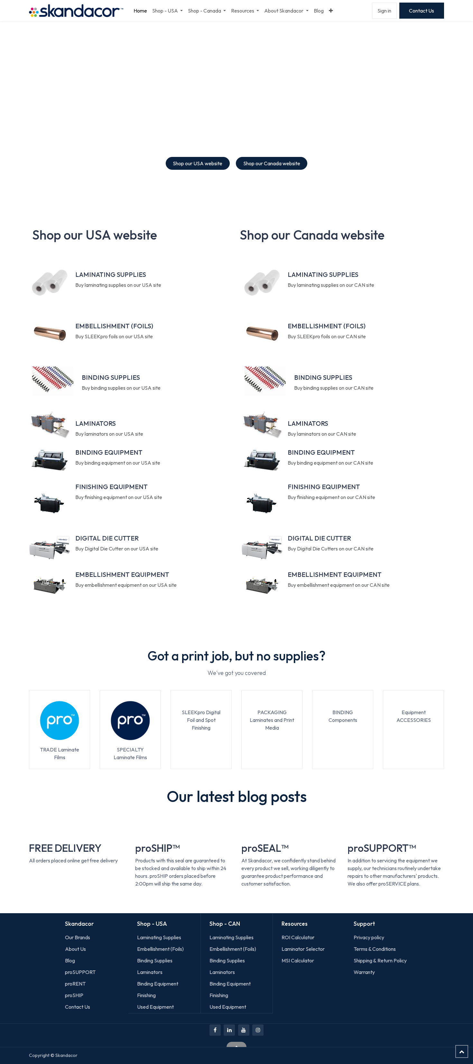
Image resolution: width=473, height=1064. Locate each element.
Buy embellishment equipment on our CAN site (339, 585)
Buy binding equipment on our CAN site (330, 462)
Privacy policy (369, 937)
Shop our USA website (197, 163)
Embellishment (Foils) (160, 949)
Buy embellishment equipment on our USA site (126, 585)
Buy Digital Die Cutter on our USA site (116, 548)
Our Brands (77, 937)
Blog (70, 960)
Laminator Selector (303, 949)
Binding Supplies (154, 960)
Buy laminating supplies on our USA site (118, 285)
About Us (75, 949)
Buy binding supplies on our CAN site (334, 388)
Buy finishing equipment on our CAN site (331, 497)
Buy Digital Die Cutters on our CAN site (331, 548)
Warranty (364, 972)
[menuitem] (140, 10)
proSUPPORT (80, 972)
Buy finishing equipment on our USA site (118, 497)
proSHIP (74, 995)
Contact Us (421, 10)
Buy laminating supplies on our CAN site (331, 285)
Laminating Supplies (159, 937)
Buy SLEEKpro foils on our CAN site (327, 336)
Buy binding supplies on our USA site (121, 388)
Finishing (146, 995)
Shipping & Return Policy (380, 960)
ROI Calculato (297, 937)
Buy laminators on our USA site (109, 434)
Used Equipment (155, 1007)
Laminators (149, 972)
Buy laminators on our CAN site (322, 434)
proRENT (75, 983)
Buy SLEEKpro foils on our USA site (114, 336)
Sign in (384, 10)
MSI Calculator (298, 960)
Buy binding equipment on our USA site (117, 462)
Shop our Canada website (271, 163)
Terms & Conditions (375, 949)
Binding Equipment (157, 983)
